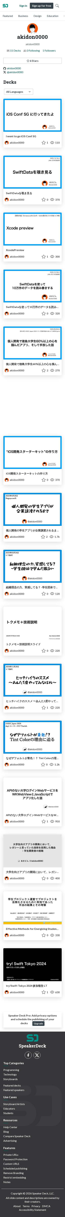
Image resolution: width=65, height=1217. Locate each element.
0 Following (33, 50)
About (17, 1206)
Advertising (10, 1140)
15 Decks (15, 50)
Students (8, 1113)
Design (38, 15)
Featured (8, 15)
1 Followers (49, 50)
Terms (26, 1206)
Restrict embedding (14, 1177)
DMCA (46, 1206)
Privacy (36, 1206)
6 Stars (33, 60)
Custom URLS (11, 1163)
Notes (6, 1182)
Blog (6, 1131)
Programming (11, 1069)
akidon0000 (14, 68)
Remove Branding (13, 1172)
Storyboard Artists (14, 1104)
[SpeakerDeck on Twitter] (37, 1055)
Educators (9, 1108)
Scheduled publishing (15, 1168)
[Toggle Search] (57, 6)
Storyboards (10, 1079)
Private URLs (10, 1154)
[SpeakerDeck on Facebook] (28, 1055)
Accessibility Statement (32, 1209)
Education (52, 15)
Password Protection (15, 1159)
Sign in (23, 5)
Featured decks (12, 1085)
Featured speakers (13, 1089)
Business (23, 15)
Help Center (10, 1127)
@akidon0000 (15, 72)
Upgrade (38, 1023)
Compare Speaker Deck (16, 1136)
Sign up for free (41, 5)
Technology (10, 1074)
